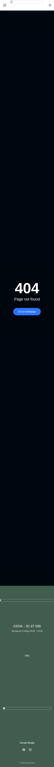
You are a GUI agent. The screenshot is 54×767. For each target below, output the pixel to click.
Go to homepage (27, 311)
